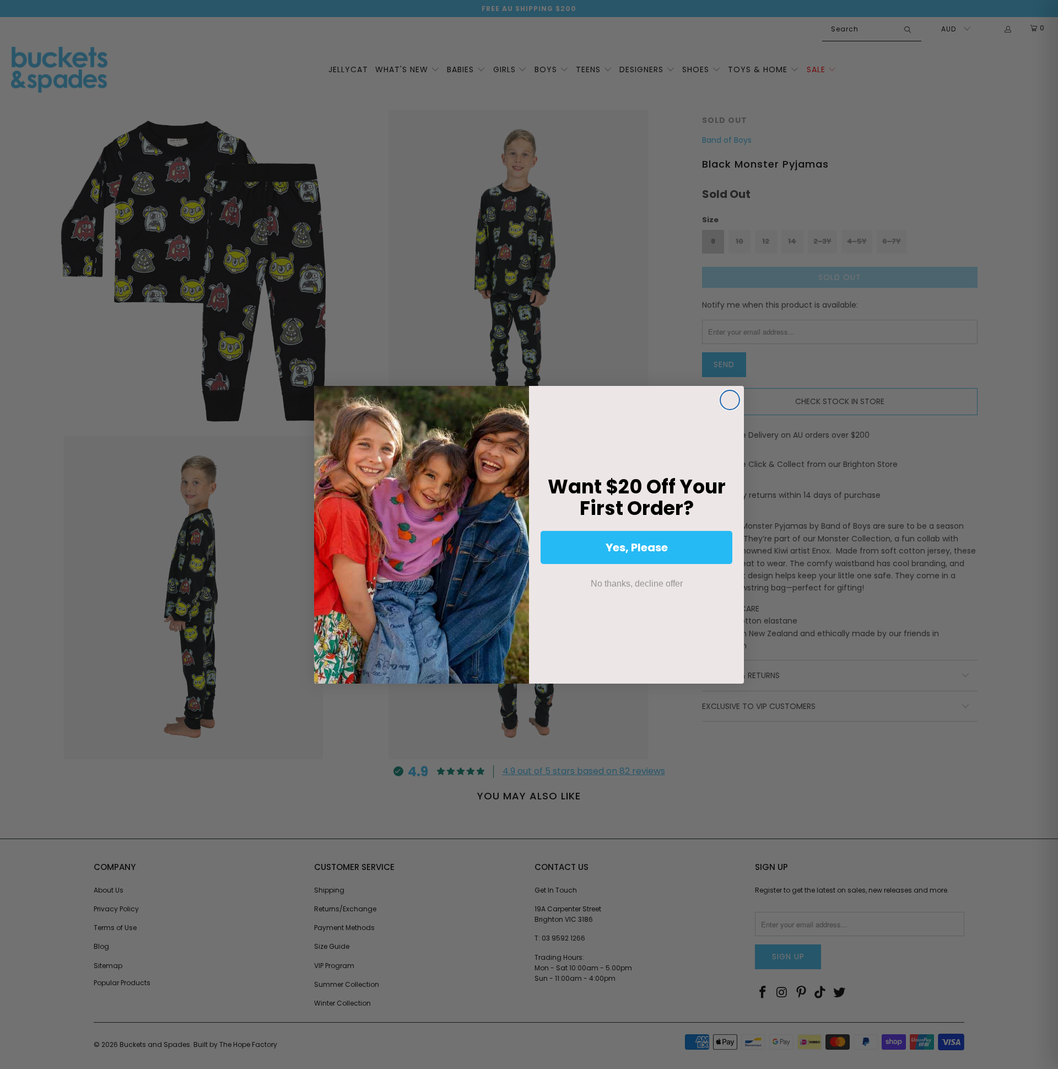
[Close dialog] (729, 400)
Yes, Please (637, 547)
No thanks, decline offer (637, 583)
